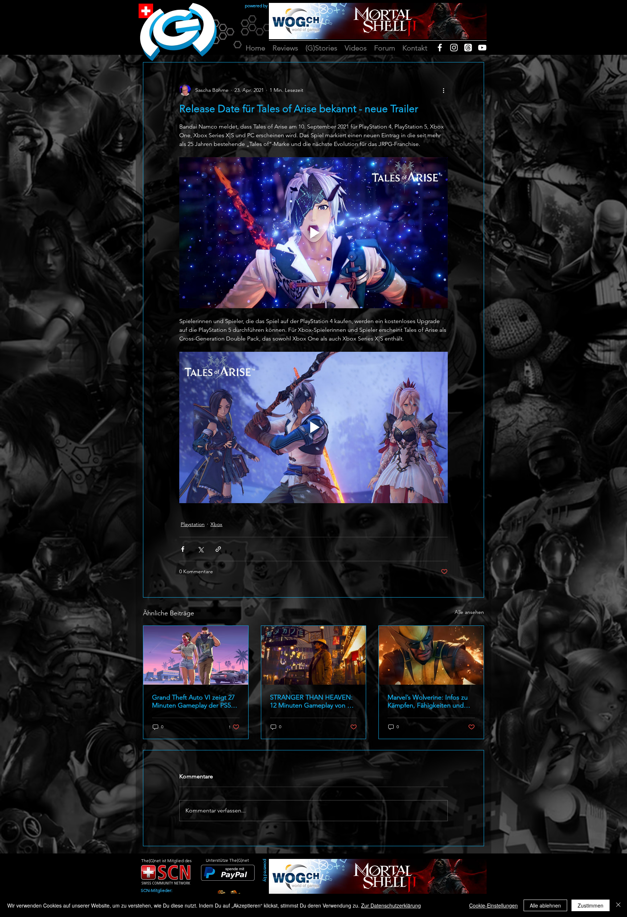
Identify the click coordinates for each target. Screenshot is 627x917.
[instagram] (454, 47)
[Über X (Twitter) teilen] (200, 549)
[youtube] (482, 47)
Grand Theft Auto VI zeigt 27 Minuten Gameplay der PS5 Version (193, 701)
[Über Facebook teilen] (182, 549)
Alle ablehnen (545, 905)
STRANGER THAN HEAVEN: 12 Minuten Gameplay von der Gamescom (313, 701)
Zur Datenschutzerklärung (391, 905)
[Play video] (313, 232)
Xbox (216, 524)
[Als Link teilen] (218, 549)
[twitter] (468, 47)
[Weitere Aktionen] (443, 90)
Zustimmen (590, 905)
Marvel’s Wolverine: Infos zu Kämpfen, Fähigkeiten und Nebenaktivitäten (428, 701)
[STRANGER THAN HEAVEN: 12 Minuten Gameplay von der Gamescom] (313, 655)
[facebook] (440, 47)
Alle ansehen (469, 612)
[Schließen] (618, 905)
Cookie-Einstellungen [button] (493, 905)
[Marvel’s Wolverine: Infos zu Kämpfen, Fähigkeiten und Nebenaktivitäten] (431, 655)
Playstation (193, 524)
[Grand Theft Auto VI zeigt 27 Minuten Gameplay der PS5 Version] (195, 655)
